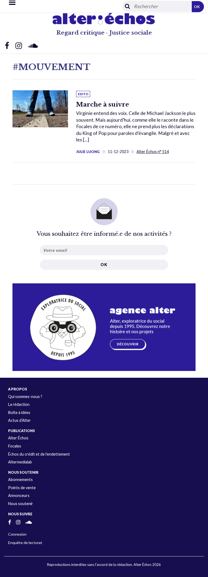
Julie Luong (88, 152)
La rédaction (19, 404)
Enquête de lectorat (25, 542)
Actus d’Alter (19, 420)
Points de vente (22, 487)
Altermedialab (20, 462)
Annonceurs (19, 495)
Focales (14, 446)
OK (197, 6)
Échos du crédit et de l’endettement (39, 454)
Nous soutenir (20, 503)
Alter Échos (18, 438)
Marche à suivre (102, 104)
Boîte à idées (19, 412)
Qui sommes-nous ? (25, 396)
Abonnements (20, 479)
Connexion (17, 534)
